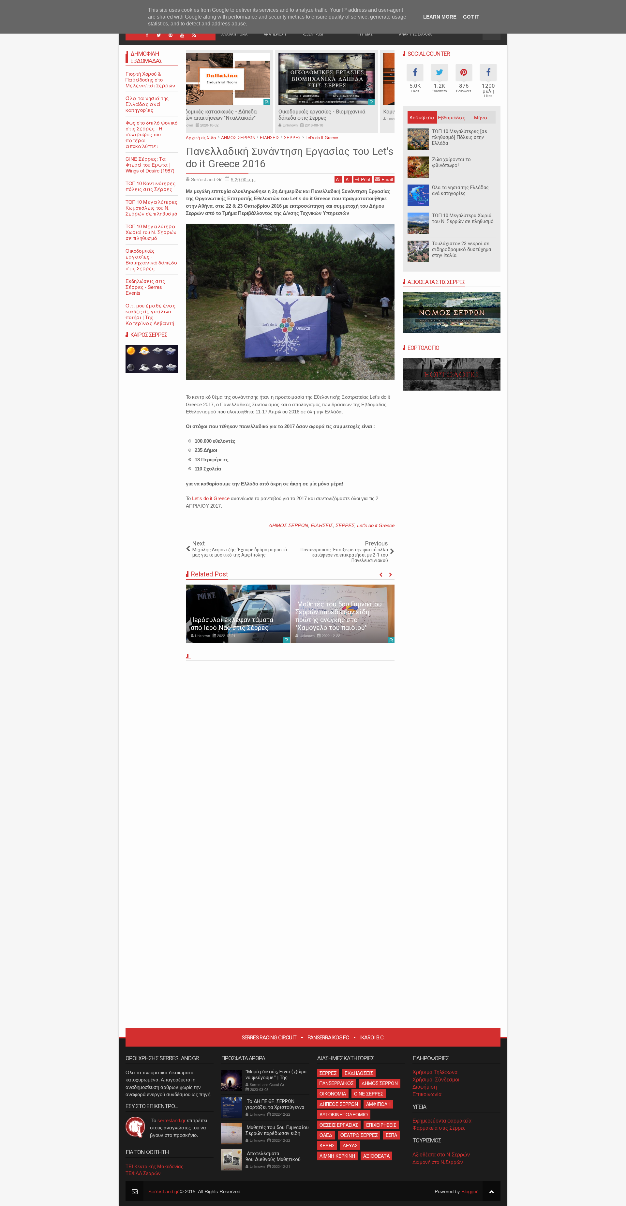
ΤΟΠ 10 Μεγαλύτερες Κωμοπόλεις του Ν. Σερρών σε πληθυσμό (151, 207)
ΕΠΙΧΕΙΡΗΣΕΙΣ (381, 1125)
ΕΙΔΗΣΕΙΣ (322, 525)
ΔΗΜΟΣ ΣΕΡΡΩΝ (288, 525)
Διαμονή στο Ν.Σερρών (437, 1162)
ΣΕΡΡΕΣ (344, 525)
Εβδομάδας (451, 117)
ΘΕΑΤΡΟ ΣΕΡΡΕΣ (359, 1135)
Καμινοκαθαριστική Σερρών (327, 112)
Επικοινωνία (426, 1094)
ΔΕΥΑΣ (350, 1145)
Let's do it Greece (211, 498)
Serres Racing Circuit (269, 1037)
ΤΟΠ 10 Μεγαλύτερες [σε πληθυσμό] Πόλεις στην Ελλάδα (459, 137)
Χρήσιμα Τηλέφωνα (434, 1072)
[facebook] (147, 35)
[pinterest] (170, 35)
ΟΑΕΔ (326, 1135)
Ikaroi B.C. (372, 1037)
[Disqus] (290, 753)
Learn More (439, 17)
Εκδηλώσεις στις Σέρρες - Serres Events (145, 286)
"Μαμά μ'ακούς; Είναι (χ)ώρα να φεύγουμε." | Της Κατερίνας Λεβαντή (276, 1077)
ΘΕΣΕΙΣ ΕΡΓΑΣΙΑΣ (339, 1125)
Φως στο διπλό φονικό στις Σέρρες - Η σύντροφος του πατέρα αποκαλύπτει (151, 134)
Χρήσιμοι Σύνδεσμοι (435, 1079)
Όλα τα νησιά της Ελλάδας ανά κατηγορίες (460, 190)
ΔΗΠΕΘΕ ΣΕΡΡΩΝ (339, 1104)
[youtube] (182, 35)
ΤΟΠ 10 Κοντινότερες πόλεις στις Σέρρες (150, 186)
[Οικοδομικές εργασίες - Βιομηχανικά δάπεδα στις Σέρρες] (238, 79)
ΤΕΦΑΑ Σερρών (143, 1173)
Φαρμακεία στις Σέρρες (439, 1128)
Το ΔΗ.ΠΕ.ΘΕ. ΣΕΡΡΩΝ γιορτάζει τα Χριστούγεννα (275, 1104)
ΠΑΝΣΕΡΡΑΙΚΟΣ (336, 1083)
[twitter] (159, 35)
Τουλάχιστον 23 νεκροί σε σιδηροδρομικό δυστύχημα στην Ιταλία (461, 249)
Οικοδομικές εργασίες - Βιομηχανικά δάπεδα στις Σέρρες (233, 115)
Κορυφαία (422, 117)
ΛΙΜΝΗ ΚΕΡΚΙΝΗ (337, 1156)
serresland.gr (171, 1120)
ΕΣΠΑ (391, 1135)
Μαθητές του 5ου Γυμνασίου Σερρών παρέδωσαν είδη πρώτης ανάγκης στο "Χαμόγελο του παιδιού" (338, 616)
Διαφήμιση (424, 1087)
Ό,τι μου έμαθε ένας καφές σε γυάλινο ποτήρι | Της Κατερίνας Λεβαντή (150, 314)
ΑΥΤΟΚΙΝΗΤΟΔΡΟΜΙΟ (344, 1114)
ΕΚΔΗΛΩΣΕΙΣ (359, 1073)
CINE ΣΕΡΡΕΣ (368, 1093)
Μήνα (481, 117)
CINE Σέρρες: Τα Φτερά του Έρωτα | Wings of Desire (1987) (150, 164)
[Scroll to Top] (491, 1191)
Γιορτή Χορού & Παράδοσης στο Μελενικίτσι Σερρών (150, 79)
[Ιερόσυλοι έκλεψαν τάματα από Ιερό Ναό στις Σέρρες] (238, 614)
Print (365, 179)
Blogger (469, 1191)
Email (387, 179)
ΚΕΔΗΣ (327, 1145)
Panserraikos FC (328, 1037)
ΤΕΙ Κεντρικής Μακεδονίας (154, 1166)
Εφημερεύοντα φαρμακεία (441, 1121)
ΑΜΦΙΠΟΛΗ (378, 1104)
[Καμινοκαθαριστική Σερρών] (342, 79)
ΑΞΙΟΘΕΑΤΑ (376, 1156)
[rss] (194, 35)
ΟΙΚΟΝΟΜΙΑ (333, 1093)
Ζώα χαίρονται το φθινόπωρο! (451, 162)
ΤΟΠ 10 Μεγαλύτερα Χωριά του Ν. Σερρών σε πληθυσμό (463, 218)
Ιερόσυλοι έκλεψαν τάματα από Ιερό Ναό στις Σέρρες (232, 624)
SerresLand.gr (163, 1191)
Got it (471, 17)
